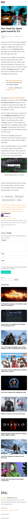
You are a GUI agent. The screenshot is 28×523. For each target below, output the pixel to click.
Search (2, 277)
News (3, 36)
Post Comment (6, 272)
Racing (19, 200)
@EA (9, 80)
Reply (2, 226)
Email (2, 260)
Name (2, 253)
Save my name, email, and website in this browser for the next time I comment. (14, 267)
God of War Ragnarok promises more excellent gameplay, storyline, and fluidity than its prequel (13, 347)
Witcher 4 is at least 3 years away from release (13, 413)
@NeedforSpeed (15, 80)
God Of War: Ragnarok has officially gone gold (13, 392)
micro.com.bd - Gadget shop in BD (9, 510)
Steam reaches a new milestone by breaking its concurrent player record (13, 325)
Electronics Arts (9, 196)
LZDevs (4, 497)
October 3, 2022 (10, 89)
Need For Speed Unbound (8, 200)
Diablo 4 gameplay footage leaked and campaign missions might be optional (13, 434)
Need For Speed (19, 196)
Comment (3, 240)
